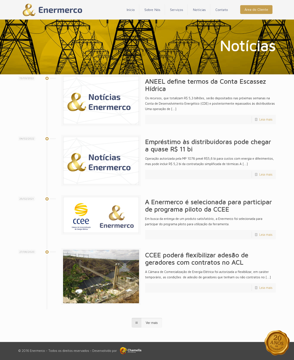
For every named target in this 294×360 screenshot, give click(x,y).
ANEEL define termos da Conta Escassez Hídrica (205, 84)
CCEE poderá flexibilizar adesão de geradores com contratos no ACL (196, 258)
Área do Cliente (256, 9)
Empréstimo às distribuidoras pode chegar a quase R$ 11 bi (208, 145)
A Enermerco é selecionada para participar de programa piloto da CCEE (208, 205)
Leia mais (265, 119)
